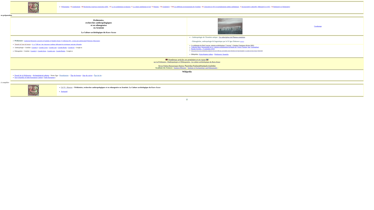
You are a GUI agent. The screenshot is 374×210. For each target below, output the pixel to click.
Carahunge (318, 26)
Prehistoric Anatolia (221, 54)
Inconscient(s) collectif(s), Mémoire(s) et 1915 (256, 7)
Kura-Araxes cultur (205, 54)
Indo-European (49, 77)
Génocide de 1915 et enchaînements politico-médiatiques (221, 7)
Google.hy (71, 47)
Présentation (65, 7)
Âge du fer (98, 75)
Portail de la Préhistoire (23, 75)
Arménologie (76, 7)
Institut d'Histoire (180, 68)
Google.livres (42, 51)
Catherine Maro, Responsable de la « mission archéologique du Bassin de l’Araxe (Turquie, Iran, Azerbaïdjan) (225, 47)
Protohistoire (64, 75)
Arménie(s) (166, 7)
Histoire (156, 7)
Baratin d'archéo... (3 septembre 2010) (203, 49)
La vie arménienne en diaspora (121, 7)
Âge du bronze (76, 75)
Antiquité (64, 91)
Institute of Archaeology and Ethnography (202, 68)
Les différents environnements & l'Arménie (187, 7)
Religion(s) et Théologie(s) (281, 7)
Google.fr (35, 47)
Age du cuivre (87, 75)
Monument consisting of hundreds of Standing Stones (45, 41)
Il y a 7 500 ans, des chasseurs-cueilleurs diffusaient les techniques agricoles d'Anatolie (57, 44)
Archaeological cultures (41, 75)
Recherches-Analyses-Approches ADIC (96, 7)
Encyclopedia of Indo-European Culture (29, 77)
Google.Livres (43, 47)
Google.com (53, 47)
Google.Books (62, 47)
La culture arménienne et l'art (142, 7)
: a (80, 41)
